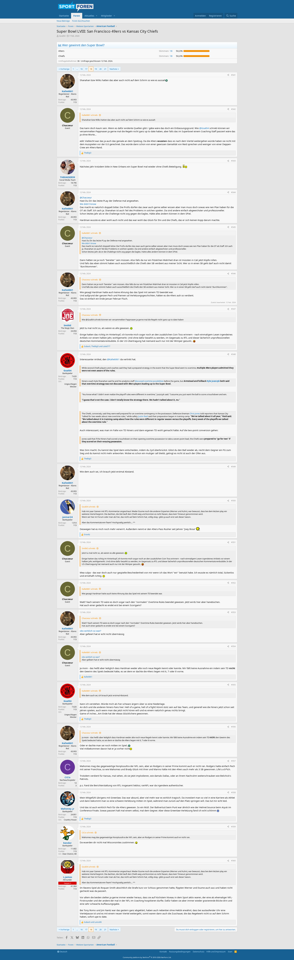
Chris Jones (195, 413)
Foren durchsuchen (81, 20)
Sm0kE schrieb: (88, 548)
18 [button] (165, 50)
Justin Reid (143, 416)
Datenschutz (198, 951)
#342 (233, 109)
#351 (233, 542)
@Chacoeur (86, 197)
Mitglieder (106, 15)
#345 (233, 227)
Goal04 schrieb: (89, 506)
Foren (76, 15)
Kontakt (163, 951)
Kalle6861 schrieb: (90, 115)
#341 (233, 75)
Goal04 (62, 35)
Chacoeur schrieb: (90, 279)
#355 (233, 684)
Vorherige (64, 69)
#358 (233, 792)
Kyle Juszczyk (213, 381)
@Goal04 (204, 128)
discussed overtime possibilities (149, 381)
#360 (233, 860)
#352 (233, 583)
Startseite (64, 15)
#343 (233, 160)
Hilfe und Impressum (216, 951)
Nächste (113, 69)
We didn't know (88, 203)
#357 (233, 761)
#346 (233, 273)
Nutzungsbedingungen (179, 951)
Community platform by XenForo (147, 957)
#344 (233, 192)
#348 (233, 354)
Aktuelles (89, 15)
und (93, 922)
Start (230, 951)
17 (86, 69)
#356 (233, 726)
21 (105, 69)
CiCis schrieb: (88, 832)
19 (96, 69)
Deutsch (63, 951)
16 (81, 69)
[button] (96, 16)
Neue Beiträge (63, 20)
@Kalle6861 (113, 359)
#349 (233, 466)
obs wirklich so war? (90, 630)
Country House (70, 819)
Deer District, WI (69, 854)
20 (100, 69)
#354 (233, 646)
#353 (233, 612)
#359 (233, 826)
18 (91, 69)
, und (97, 346)
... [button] (77, 69)
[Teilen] (228, 75)
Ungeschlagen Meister (70, 385)
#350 (233, 500)
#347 (233, 309)
